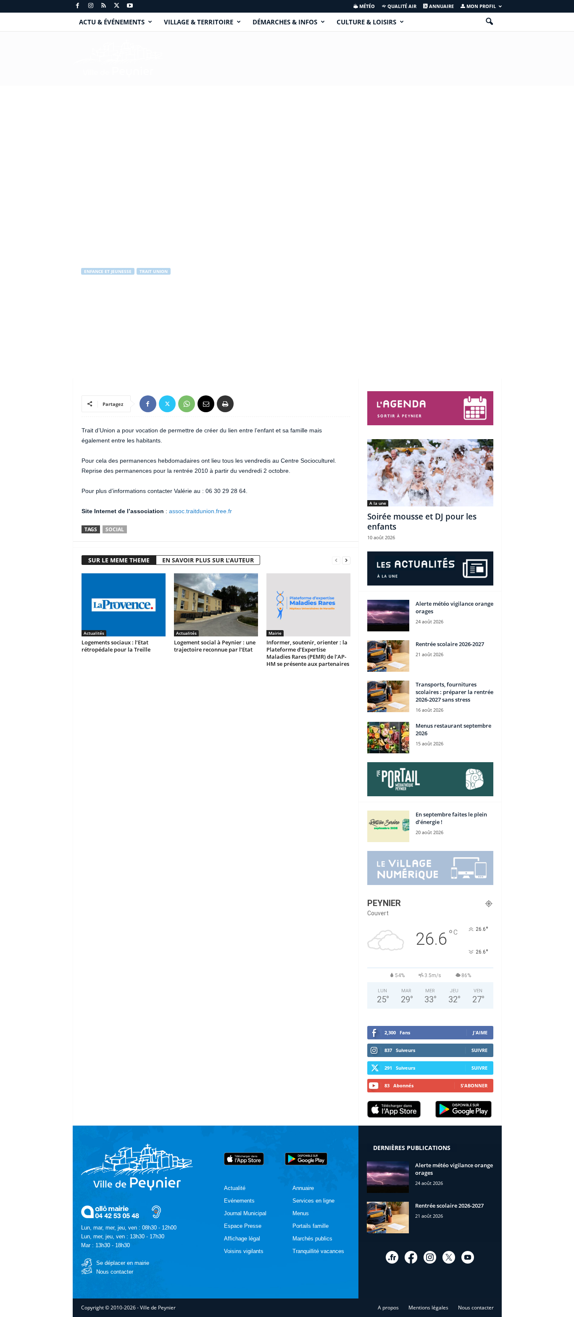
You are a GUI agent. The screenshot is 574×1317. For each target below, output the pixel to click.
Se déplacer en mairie (122, 1263)
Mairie (275, 633)
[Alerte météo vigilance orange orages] (388, 615)
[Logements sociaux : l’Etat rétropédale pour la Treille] (124, 604)
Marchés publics (312, 1238)
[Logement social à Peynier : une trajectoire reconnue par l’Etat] (216, 604)
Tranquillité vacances (318, 1251)
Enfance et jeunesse (108, 271)
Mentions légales (428, 1307)
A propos (388, 1307)
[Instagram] (91, 6)
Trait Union (154, 271)
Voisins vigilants (243, 1251)
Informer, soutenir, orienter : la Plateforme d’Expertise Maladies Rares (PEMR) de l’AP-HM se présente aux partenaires (307, 653)
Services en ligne (313, 1201)
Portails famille (310, 1226)
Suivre (479, 1050)
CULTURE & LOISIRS (366, 22)
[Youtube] (130, 6)
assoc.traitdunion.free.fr (200, 511)
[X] (117, 6)
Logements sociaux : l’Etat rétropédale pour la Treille (116, 646)
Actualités (94, 633)
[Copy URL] (244, 403)
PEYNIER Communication (118, 328)
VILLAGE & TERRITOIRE (198, 22)
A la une (377, 503)
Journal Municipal (245, 1213)
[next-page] (346, 560)
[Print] (225, 403)
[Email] (205, 403)
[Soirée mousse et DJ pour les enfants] (430, 472)
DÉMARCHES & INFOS (285, 22)
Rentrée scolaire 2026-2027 (450, 644)
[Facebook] (78, 6)
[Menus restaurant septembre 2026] (388, 737)
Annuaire (441, 6)
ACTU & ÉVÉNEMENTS (112, 22)
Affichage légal (242, 1238)
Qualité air (401, 6)
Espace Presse (242, 1226)
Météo (366, 6)
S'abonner (474, 1085)
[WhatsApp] (186, 403)
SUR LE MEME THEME (119, 560)
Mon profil (480, 6)
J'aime (480, 1032)
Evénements (239, 1201)
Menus (300, 1213)
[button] (489, 22)
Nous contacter (114, 1272)
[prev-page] (336, 560)
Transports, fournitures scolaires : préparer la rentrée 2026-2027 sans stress (454, 692)
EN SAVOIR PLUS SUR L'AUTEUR (208, 560)
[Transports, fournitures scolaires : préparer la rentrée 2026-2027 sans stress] (388, 696)
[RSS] (104, 6)
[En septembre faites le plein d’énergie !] (388, 826)
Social (114, 529)
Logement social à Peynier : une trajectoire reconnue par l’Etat (214, 646)
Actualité (234, 1188)
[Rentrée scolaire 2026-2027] (388, 656)
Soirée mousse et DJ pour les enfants (422, 521)
